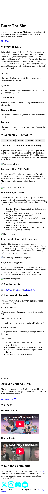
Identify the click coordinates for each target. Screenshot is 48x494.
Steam (18, 290)
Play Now (5, 41)
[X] (4, 487)
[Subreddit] (25, 487)
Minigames (40, 140)
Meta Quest (8, 290)
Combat (5, 140)
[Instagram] (11, 487)
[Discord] (18, 487)
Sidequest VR (29, 290)
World (12, 140)
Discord (40, 471)
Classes (20, 140)
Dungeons (29, 140)
